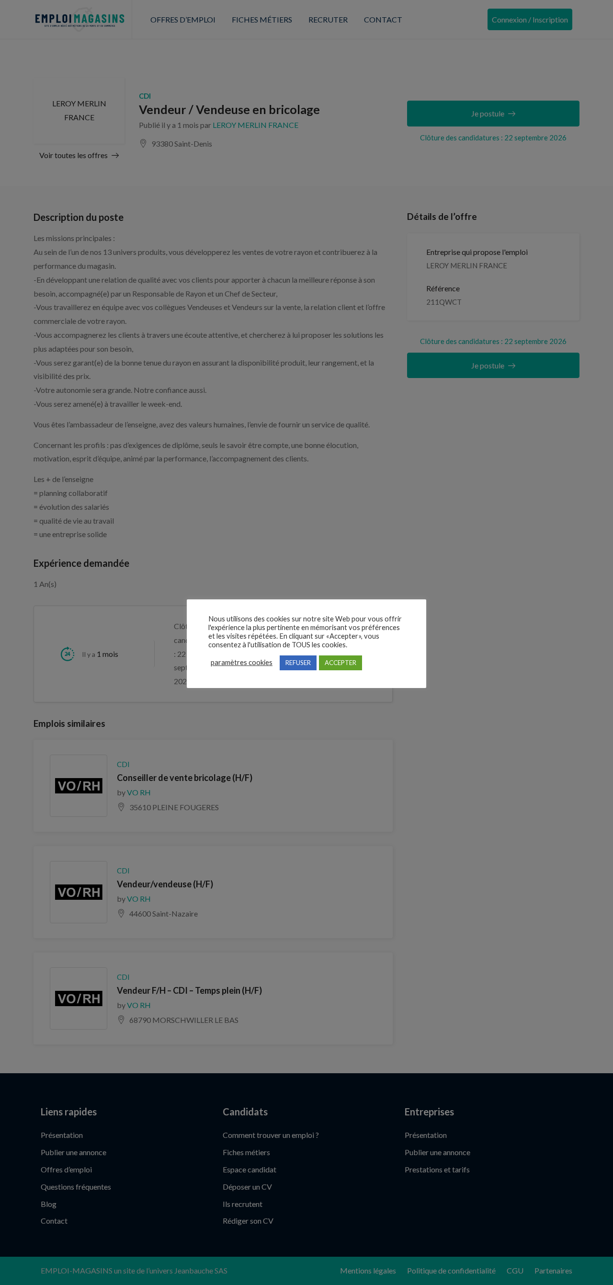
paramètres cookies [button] (241, 662)
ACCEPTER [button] (340, 662)
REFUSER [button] (298, 662)
